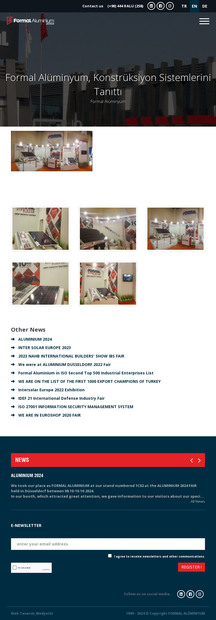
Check (103, 556)
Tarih (199, 518)
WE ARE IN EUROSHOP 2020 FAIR (48, 415)
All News (198, 501)
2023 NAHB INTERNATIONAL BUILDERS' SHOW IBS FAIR (69, 356)
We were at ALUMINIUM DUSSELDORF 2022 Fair (63, 364)
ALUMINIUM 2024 (33, 339)
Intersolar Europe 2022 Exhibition (50, 389)
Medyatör (44, 613)
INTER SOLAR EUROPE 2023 (43, 347)
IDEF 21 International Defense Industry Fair (60, 398)
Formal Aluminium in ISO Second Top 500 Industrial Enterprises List (84, 373)
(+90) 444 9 (112, 5)
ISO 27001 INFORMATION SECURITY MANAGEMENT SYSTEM (74, 406)
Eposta (198, 533)
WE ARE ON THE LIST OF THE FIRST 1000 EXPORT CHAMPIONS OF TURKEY (88, 381)
